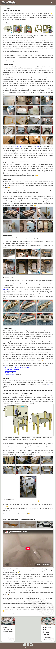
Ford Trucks (8, 373)
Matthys (5, 289)
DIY (4, 8)
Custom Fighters (10, 374)
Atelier (8, 8)
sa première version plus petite (21, 367)
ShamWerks (9, 2)
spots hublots (17, 146)
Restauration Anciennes (12, 369)
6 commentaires (18, 614)
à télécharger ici (21, 61)
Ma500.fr (7, 367)
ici (48, 384)
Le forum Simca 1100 (10, 371)
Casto (38, 146)
